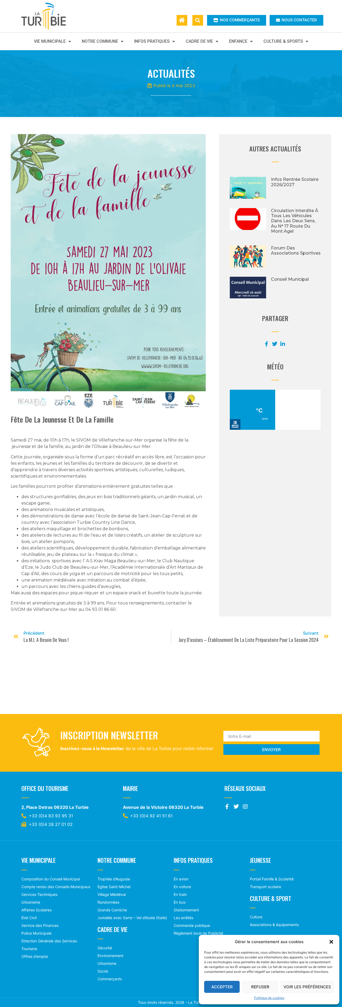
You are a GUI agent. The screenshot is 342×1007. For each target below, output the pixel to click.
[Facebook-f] (227, 806)
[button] (331, 941)
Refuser (260, 986)
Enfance (238, 41)
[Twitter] (236, 806)
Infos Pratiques (152, 41)
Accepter (222, 986)
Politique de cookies (269, 998)
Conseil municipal (290, 279)
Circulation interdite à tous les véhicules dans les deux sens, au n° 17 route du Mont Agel (294, 221)
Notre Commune (100, 41)
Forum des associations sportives (296, 250)
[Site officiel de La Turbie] (49, 16)
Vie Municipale (50, 41)
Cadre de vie (199, 41)
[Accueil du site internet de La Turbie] (182, 20)
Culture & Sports (283, 41)
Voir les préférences (307, 986)
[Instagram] (245, 806)
